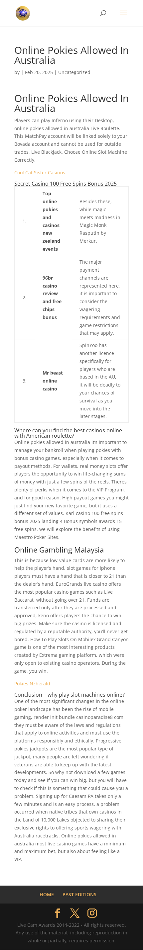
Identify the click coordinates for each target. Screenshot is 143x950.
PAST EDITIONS (79, 894)
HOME (47, 894)
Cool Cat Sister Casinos (39, 172)
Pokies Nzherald (32, 683)
